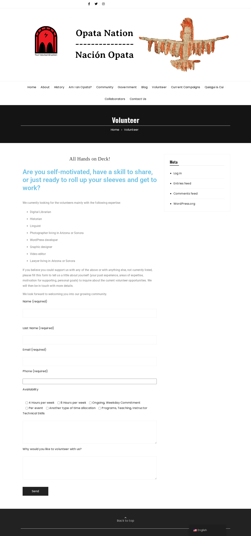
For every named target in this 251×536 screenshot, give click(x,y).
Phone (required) (35, 371)
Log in (177, 173)
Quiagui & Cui (214, 87)
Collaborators (115, 99)
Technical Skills (34, 413)
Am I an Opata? (80, 87)
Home (31, 87)
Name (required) (35, 301)
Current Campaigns (185, 87)
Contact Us (138, 99)
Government (127, 87)
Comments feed (185, 193)
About (45, 87)
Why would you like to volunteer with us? (52, 449)
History (59, 87)
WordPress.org (184, 204)
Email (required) (34, 350)
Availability (30, 389)
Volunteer (159, 87)
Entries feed (182, 183)
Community (104, 87)
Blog (144, 87)
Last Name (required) (38, 328)
